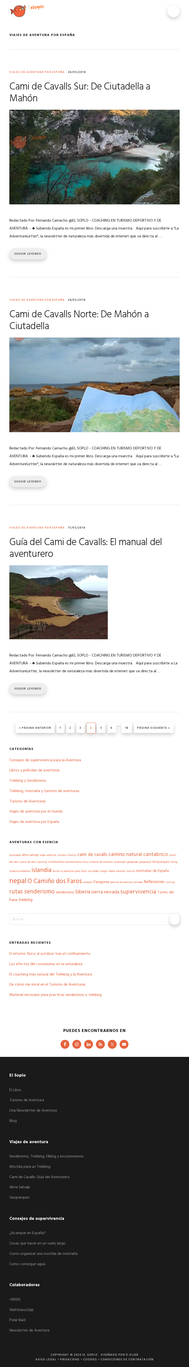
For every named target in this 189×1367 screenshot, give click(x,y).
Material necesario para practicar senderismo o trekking (55, 995)
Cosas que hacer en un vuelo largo (37, 1243)
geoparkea (132, 862)
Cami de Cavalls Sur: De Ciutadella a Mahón (79, 93)
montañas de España (152, 871)
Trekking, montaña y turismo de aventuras (44, 791)
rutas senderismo (32, 892)
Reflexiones (154, 882)
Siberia (82, 892)
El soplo (26, 11)
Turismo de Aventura (26, 1100)
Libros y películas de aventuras (34, 770)
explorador (120, 862)
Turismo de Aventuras (27, 801)
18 (128, 727)
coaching (42, 862)
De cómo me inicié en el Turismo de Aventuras (47, 984)
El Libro (15, 1090)
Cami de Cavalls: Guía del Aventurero (39, 1177)
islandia (42, 870)
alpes (43, 855)
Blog (13, 1121)
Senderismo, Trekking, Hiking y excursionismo (46, 1156)
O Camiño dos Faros (55, 881)
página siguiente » (153, 727)
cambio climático (67, 855)
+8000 (14, 1299)
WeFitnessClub (21, 1310)
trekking (25, 900)
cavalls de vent (27, 862)
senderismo (65, 892)
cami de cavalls (92, 854)
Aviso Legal (46, 1359)
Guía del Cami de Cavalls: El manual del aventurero (85, 548)
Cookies (90, 1359)
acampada (15, 855)
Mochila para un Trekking (29, 1167)
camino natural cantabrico (138, 854)
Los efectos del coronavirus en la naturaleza (45, 964)
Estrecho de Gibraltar (101, 862)
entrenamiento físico (76, 862)
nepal (18, 881)
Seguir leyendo (27, 253)
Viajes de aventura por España (37, 72)
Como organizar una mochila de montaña (43, 1254)
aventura (51, 855)
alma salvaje (30, 855)
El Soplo (90, 1354)
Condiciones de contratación (127, 1359)
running (170, 882)
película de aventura (121, 882)
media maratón (116, 871)
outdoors (88, 882)
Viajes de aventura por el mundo (36, 811)
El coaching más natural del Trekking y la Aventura (50, 974)
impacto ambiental (20, 871)
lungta (103, 871)
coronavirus (56, 862)
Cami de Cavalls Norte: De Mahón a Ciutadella (79, 321)
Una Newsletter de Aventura (33, 1110)
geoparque (145, 862)
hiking (173, 862)
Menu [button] (173, 11)
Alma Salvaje (19, 1187)
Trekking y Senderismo (27, 781)
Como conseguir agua (27, 1264)
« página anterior (35, 727)
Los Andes (93, 871)
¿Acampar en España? (27, 1233)
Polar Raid (17, 1320)
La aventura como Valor (74, 871)
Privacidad (69, 1359)
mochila (130, 871)
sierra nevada (105, 892)
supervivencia (138, 892)
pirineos (138, 882)
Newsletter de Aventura (29, 1330)
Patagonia (101, 882)
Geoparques (160, 862)
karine (56, 871)
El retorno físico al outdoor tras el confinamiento (49, 954)
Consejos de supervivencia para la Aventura (45, 760)
